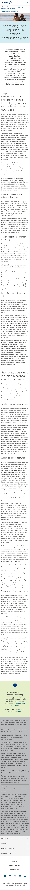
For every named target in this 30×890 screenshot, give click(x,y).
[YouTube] (25, 876)
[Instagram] (20, 876)
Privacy (14, 861)
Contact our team (14, 711)
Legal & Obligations (14, 865)
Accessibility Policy (14, 869)
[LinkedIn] (10, 876)
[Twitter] (15, 876)
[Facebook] (5, 876)
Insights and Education (12, 11)
